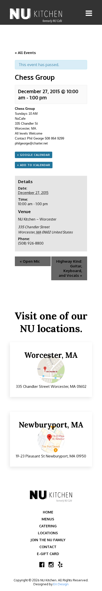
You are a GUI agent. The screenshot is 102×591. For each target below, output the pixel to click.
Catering (48, 526)
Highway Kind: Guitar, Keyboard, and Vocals (69, 268)
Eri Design (61, 584)
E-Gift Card (48, 554)
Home (48, 512)
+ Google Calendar (33, 155)
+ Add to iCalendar (33, 165)
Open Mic (30, 261)
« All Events (25, 52)
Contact (47, 547)
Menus (48, 519)
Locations (48, 533)
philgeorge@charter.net (31, 143)
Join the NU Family (47, 540)
